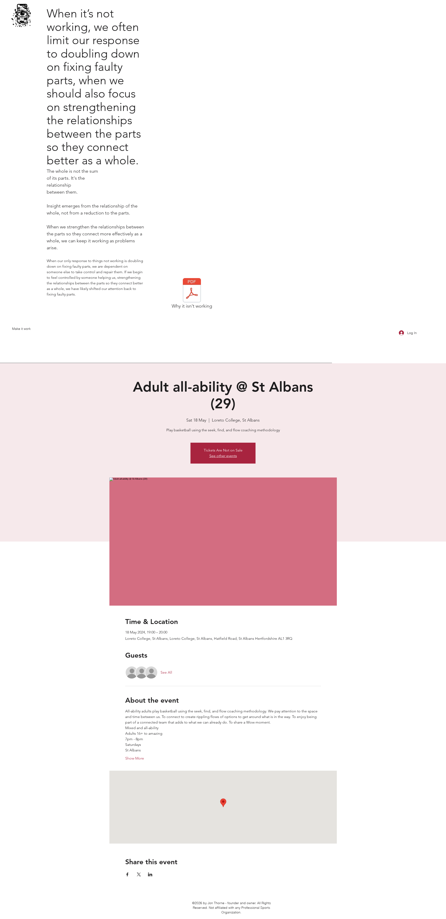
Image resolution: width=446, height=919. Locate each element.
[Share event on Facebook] (127, 874)
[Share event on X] (139, 874)
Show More (134, 758)
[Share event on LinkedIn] (150, 874)
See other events (223, 456)
